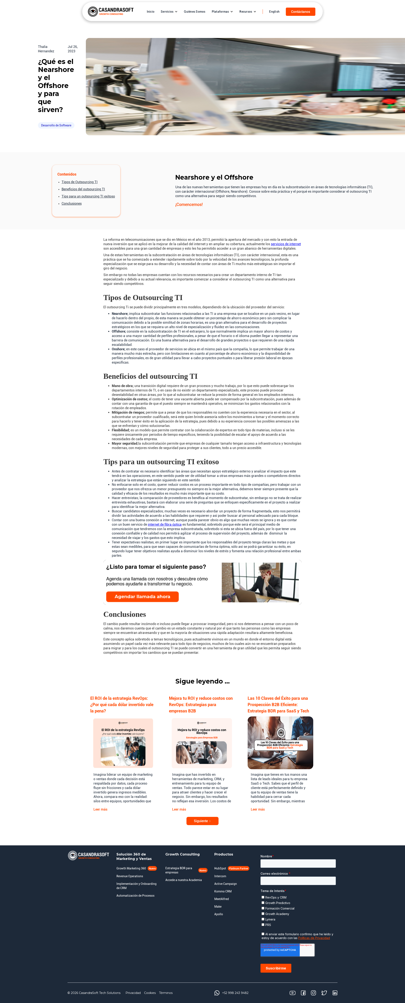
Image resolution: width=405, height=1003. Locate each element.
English (274, 11)
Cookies (150, 993)
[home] (111, 11)
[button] (169, 11)
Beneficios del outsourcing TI (83, 189)
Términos (166, 993)
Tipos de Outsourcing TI (80, 182)
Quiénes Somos (194, 11)
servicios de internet (286, 244)
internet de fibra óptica (165, 524)
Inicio (151, 11)
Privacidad (133, 993)
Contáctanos (300, 12)
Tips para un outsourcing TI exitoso (88, 196)
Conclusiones (72, 204)
